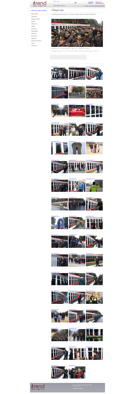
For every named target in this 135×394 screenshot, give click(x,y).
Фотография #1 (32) (55, 216)
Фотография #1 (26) (55, 178)
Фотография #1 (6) (72, 346)
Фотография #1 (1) (55, 66)
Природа (33, 38)
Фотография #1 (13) (72, 85)
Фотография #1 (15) (55, 104)
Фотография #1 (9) (72, 365)
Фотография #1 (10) (72, 66)
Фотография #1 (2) (89, 122)
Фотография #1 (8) (55, 365)
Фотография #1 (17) (90, 104)
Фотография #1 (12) (55, 85)
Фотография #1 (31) (90, 197)
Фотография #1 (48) (72, 309)
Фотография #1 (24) (72, 160)
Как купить (34, 13)
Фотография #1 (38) (55, 253)
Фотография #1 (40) (55, 272)
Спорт (33, 26)
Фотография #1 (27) (72, 178)
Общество (34, 23)
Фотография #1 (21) (72, 141)
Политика (34, 16)
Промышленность (36, 40)
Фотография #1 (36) (72, 234)
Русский (55, 5)
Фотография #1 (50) (72, 328)
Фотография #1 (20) (55, 141)
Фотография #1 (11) (90, 66)
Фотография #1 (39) (72, 253)
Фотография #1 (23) (55, 160)
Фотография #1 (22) (90, 141)
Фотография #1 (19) (72, 122)
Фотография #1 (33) (72, 216)
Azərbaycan (63, 5)
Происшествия (35, 19)
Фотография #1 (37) (90, 234)
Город (33, 43)
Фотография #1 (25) (90, 160)
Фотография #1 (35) (55, 234)
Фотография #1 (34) (90, 216)
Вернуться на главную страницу (38, 10)
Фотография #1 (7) (89, 346)
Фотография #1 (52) (55, 346)
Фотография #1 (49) (90, 309)
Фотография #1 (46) (90, 290)
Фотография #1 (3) (55, 197)
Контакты (80, 388)
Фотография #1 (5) (55, 328)
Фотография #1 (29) (90, 178)
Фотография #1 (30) (72, 197)
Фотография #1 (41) (72, 272)
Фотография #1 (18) (55, 122)
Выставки (34, 36)
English (58, 5)
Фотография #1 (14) (90, 85)
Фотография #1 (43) (55, 290)
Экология (34, 45)
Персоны (33, 33)
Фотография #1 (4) (89, 253)
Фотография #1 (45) (72, 290)
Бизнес (33, 21)
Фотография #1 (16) (72, 104)
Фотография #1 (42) (90, 272)
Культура (34, 28)
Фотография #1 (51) (90, 328)
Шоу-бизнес (34, 31)
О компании (75, 388)
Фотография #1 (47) (55, 309)
